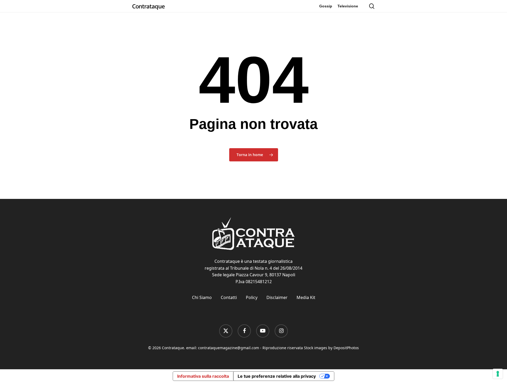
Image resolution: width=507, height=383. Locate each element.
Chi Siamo (202, 297)
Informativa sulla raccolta (203, 376)
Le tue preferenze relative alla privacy (277, 376)
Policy (251, 297)
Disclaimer (277, 297)
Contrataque (148, 6)
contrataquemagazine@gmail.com (228, 347)
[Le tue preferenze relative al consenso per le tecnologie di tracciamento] (498, 374)
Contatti (229, 297)
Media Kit (306, 297)
